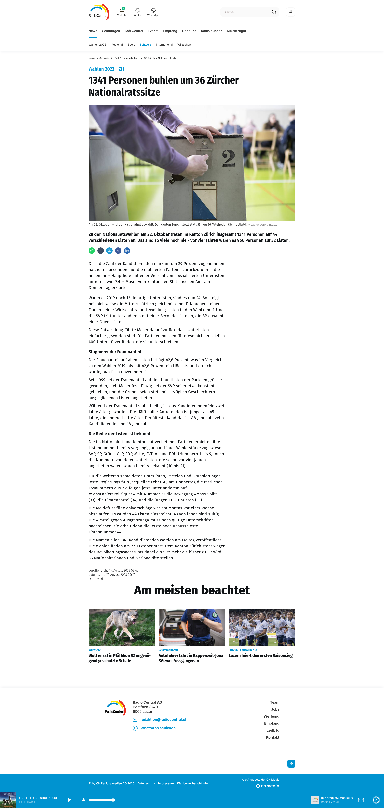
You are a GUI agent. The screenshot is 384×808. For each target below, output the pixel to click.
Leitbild (273, 730)
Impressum (166, 783)
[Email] (109, 250)
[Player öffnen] (376, 800)
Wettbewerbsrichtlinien (193, 783)
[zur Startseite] (99, 12)
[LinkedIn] (127, 250)
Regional (117, 44)
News (93, 31)
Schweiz (145, 44)
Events (153, 31)
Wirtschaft (184, 44)
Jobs (275, 709)
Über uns (189, 31)
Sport (131, 44)
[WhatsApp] (92, 250)
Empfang (170, 31)
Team (274, 702)
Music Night (236, 31)
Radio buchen (211, 31)
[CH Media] (260, 785)
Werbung (271, 716)
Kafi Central (134, 31)
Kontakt (272, 737)
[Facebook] (118, 250)
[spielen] (69, 800)
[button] (153, 12)
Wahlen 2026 (98, 44)
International (164, 44)
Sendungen (111, 31)
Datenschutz (146, 783)
